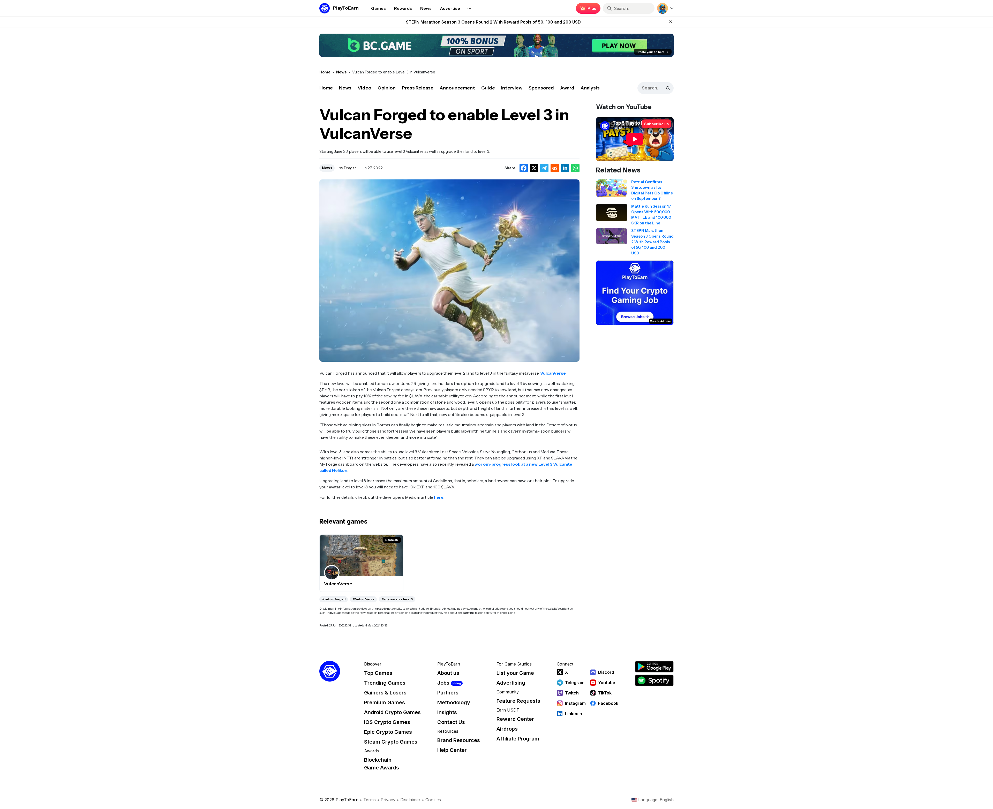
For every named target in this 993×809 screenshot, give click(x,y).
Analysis (590, 88)
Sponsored (541, 88)
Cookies (433, 799)
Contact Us (451, 722)
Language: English (656, 799)
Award (567, 88)
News (345, 88)
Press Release (417, 88)
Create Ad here (660, 321)
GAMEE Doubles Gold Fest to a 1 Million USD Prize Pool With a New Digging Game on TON (493, 22)
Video (364, 88)
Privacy (388, 799)
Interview (511, 88)
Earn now (586, 8)
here (438, 497)
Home (326, 88)
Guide (488, 88)
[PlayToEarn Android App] (654, 666)
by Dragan (348, 168)
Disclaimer (410, 799)
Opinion (387, 88)
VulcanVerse (553, 373)
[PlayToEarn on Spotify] (654, 680)
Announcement (457, 88)
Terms (369, 799)
